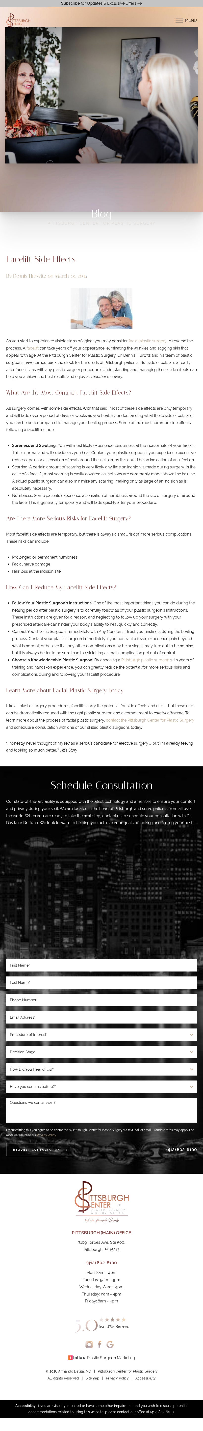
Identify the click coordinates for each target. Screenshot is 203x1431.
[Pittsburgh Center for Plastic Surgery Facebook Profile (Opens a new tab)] (100, 1344)
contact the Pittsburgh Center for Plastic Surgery (150, 720)
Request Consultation (36, 1149)
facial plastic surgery (148, 341)
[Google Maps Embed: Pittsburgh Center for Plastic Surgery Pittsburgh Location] (101, 894)
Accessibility (145, 1378)
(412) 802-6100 (181, 1149)
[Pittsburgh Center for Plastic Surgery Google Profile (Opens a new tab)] (110, 1344)
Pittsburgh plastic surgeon (145, 660)
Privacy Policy (46, 1135)
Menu (191, 20)
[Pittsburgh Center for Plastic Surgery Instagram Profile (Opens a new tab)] (89, 1344)
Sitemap (92, 1378)
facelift (32, 348)
